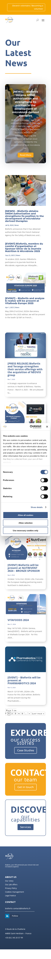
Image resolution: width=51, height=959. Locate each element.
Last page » (38, 713)
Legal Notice (10, 895)
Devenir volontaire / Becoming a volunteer (27, 7)
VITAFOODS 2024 (18, 620)
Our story (9, 881)
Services (25, 827)
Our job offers (11, 884)
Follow (15, 916)
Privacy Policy (11, 888)
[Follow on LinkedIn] (7, 916)
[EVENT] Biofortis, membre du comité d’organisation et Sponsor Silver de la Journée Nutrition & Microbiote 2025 (24, 247)
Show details (37, 507)
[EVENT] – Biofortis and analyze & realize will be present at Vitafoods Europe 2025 (24, 301)
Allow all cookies (25, 515)
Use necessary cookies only (25, 530)
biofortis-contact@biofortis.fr (17, 908)
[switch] (44, 480)
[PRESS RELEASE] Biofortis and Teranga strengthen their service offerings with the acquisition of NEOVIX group (25, 369)
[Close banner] (47, 427)
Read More (25, 155)
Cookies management (14, 892)
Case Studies (25, 750)
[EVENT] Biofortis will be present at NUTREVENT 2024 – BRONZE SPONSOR (24, 568)
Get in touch (25, 787)
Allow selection (26, 523)
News (16, 225)
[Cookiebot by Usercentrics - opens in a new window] (31, 426)
